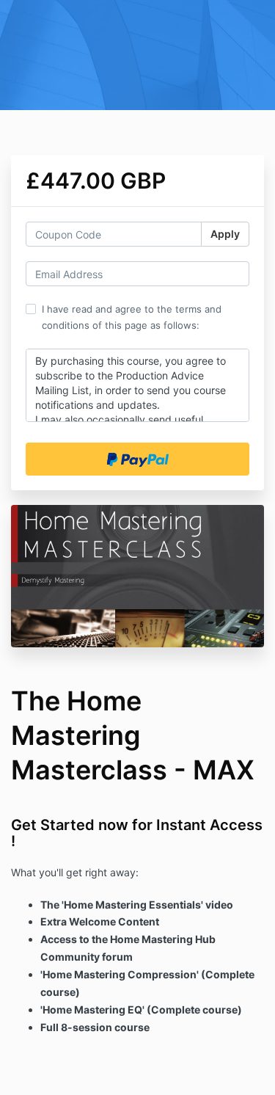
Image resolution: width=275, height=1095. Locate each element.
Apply (225, 234)
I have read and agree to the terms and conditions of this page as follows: (131, 317)
